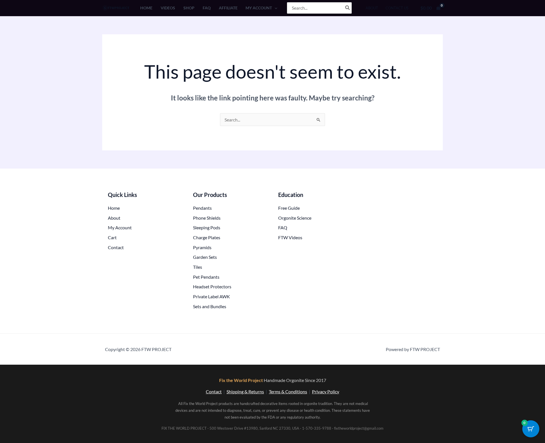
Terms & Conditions (288, 391)
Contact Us (396, 8)
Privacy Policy (325, 391)
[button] (274, 7)
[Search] (347, 8)
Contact (214, 391)
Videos (168, 7)
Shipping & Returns (245, 391)
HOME (146, 7)
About (372, 8)
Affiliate (228, 7)
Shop (188, 7)
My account (259, 7)
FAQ (207, 7)
